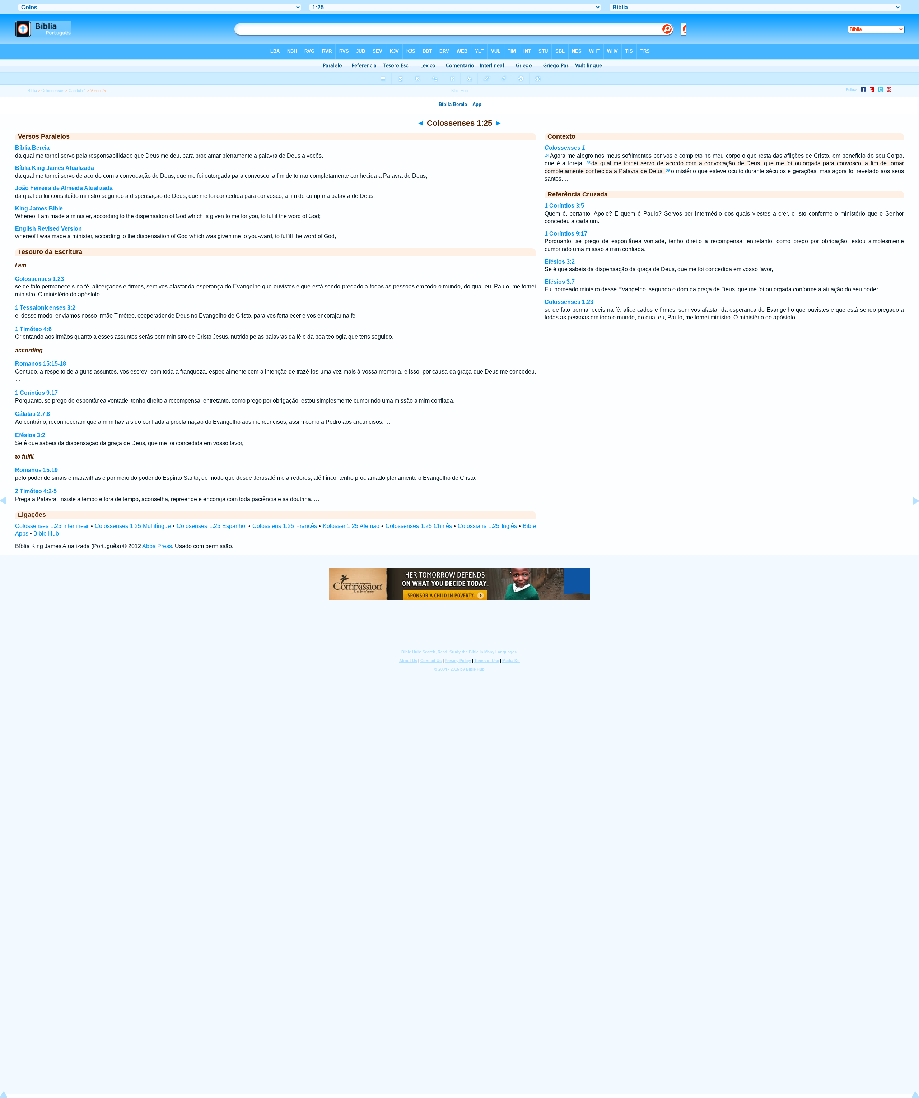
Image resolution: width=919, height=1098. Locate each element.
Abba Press (157, 546)
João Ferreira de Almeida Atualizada (64, 188)
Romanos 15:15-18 (40, 364)
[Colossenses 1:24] (9, 517)
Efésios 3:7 (560, 282)
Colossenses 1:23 (39, 279)
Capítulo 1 (77, 90)
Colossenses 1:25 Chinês (419, 526)
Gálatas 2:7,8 (32, 414)
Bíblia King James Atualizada (54, 168)
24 (547, 155)
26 (668, 170)
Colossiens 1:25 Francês (284, 526)
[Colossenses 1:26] (910, 517)
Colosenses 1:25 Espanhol (211, 526)
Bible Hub (46, 534)
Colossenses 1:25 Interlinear (52, 526)
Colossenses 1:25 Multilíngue (133, 526)
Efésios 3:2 (30, 435)
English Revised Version (48, 229)
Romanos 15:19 (36, 470)
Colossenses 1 (565, 148)
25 (588, 163)
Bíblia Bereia (32, 148)
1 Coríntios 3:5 (564, 206)
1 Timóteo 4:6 (33, 329)
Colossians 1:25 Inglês (487, 526)
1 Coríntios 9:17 (36, 393)
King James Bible (39, 208)
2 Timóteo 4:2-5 (36, 491)
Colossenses (52, 90)
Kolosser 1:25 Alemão (351, 526)
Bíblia (32, 90)
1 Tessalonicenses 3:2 (45, 308)
